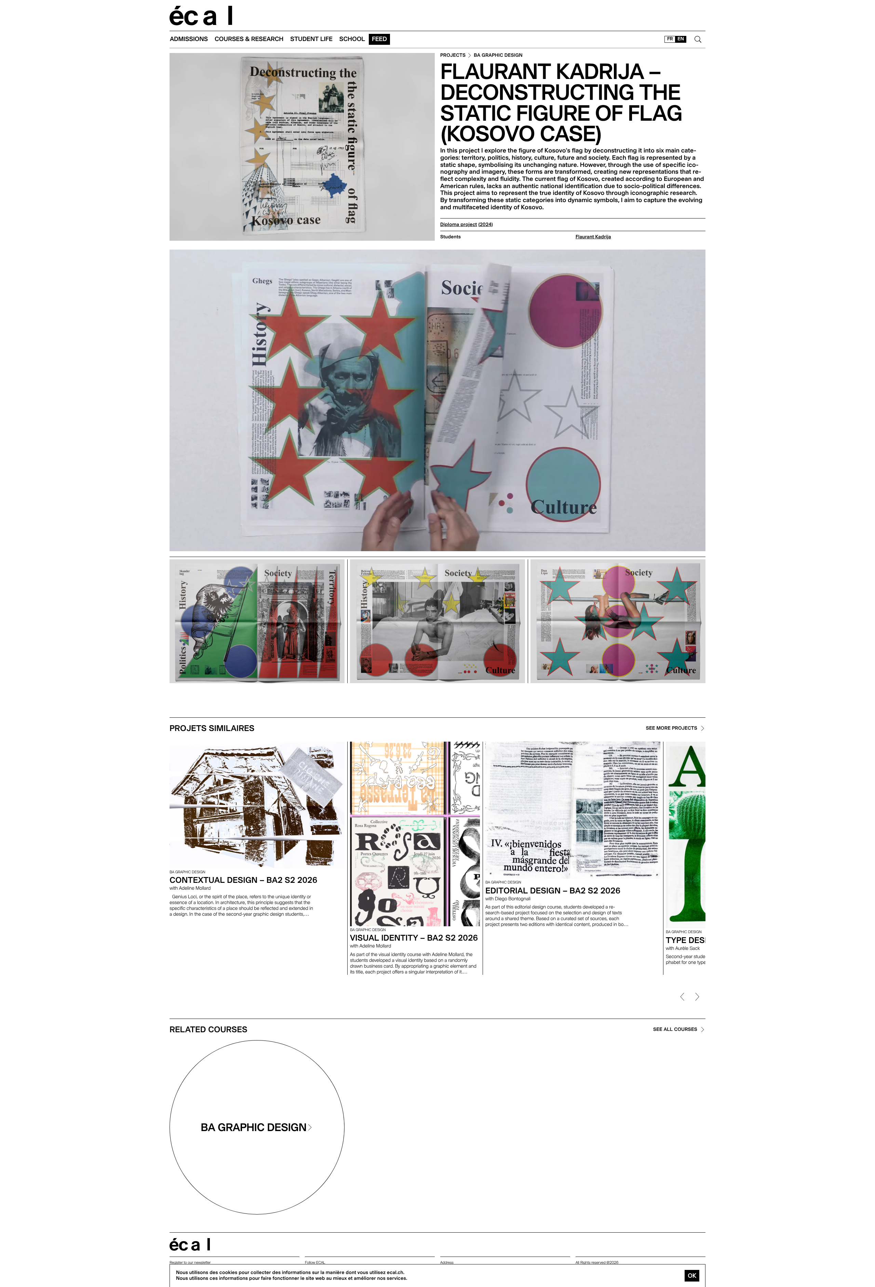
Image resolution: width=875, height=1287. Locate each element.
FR (670, 39)
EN (680, 39)
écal (190, 1244)
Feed (379, 39)
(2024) (485, 224)
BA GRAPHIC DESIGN (498, 55)
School (352, 39)
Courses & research (249, 39)
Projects (453, 55)
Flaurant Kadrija (593, 237)
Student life (311, 39)
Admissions (189, 39)
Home (201, 15)
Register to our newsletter (190, 1262)
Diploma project (458, 224)
